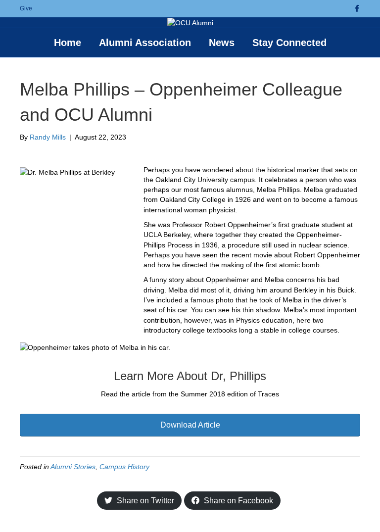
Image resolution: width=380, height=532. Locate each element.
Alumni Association (145, 42)
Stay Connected (289, 42)
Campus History (124, 467)
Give (26, 8)
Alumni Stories (72, 467)
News (222, 42)
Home (67, 42)
